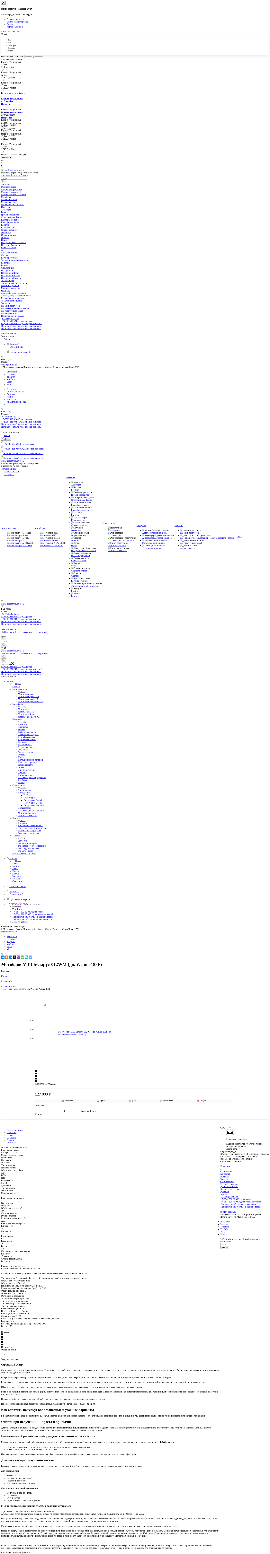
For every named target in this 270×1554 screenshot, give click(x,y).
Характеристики (15, 1130)
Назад (18, 684)
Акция (10, 50)
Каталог (16, 686)
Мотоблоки (23, 709)
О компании (226, 1171)
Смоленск (17, 881)
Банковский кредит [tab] (16, 19)
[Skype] (26, 957)
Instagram (11, 374)
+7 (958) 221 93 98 (21, 323)
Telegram (11, 377)
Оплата (10, 1140)
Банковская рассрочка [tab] (17, 22)
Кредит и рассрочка (229, 1189)
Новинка (11, 48)
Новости (224, 1176)
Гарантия (11, 1137)
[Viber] (18, 957)
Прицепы (22, 823)
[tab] (135, 101)
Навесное (22, 724)
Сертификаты (227, 1181)
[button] (135, 101)
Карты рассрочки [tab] (15, 27)
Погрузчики (29, 798)
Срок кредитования (10, 31)
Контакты (225, 1174)
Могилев (16, 876)
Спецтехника (24, 790)
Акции (223, 1194)
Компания (225, 1166)
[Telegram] (30, 957)
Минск (15, 866)
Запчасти (22, 841)
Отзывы (10, 1135)
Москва (16, 878)
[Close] (3, 3)
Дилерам (224, 1191)
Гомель (15, 871)
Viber (9, 382)
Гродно (15, 873)
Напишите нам (21, 326)
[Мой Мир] (10, 957)
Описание (11, 1132)
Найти (224, 1247)
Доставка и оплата (229, 1186)
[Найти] (3, 181)
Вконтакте (12, 372)
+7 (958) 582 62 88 (10, 318)
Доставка (11, 1142)
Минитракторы (25, 694)
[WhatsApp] (22, 957)
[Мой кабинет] (2, 635)
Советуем (12, 45)
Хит (9, 42)
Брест (15, 868)
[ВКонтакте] (2, 957)
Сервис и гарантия (229, 1184)
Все (9, 40)
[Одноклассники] (6, 957)
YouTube (11, 379)
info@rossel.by (10, 364)
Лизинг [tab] (10, 24)
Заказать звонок (20, 922)
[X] (14, 957)
